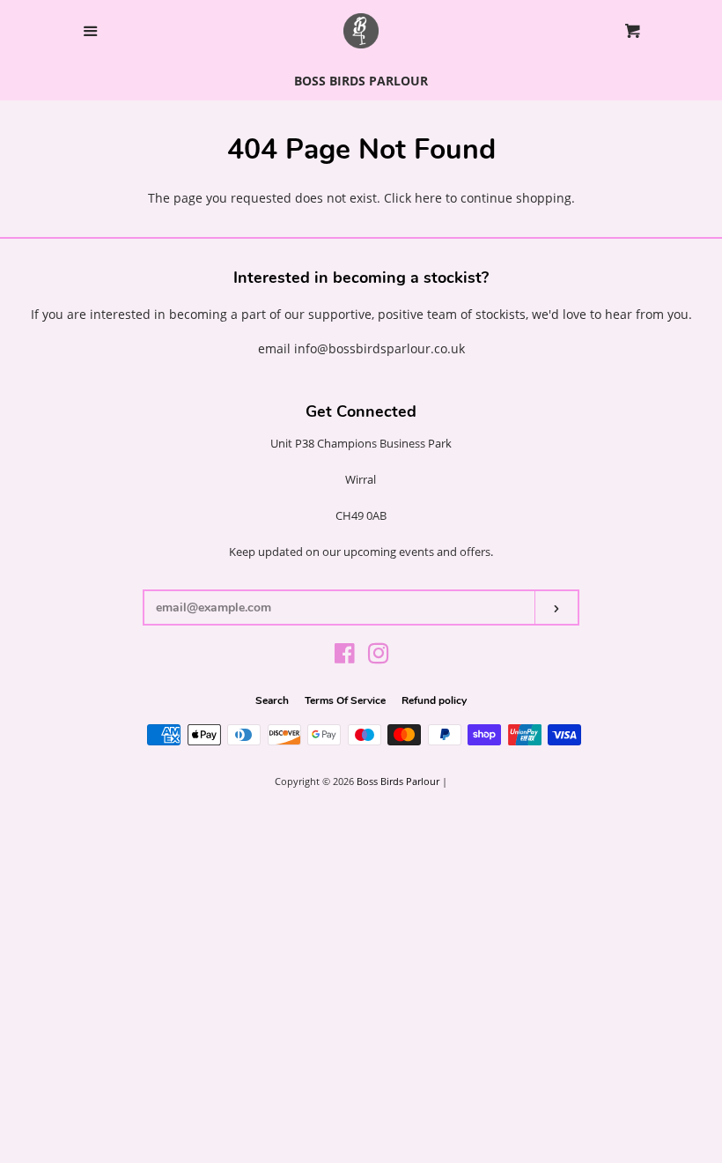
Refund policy (434, 700)
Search (272, 700)
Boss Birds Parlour (398, 781)
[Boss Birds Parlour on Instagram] (378, 656)
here (428, 197)
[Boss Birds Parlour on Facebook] (345, 656)
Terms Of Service (345, 700)
